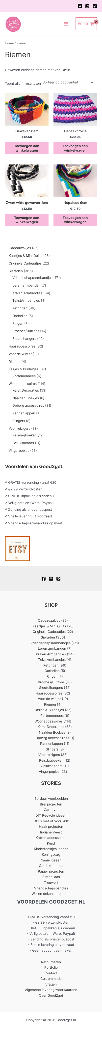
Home (9, 43)
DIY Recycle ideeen (51, 815)
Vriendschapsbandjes (51, 888)
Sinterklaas (51, 877)
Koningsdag (51, 854)
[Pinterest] (95, 6)
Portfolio (51, 967)
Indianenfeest (51, 832)
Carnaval (51, 810)
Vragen (51, 984)
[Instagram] (87, 6)
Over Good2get (51, 995)
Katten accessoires (51, 838)
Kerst (51, 843)
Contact (51, 973)
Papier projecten (51, 871)
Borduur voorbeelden (51, 799)
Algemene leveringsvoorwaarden (51, 990)
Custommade (51, 979)
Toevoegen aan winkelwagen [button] (26, 148)
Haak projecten (51, 826)
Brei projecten (51, 804)
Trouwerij (51, 882)
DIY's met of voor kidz (51, 821)
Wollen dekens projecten (51, 894)
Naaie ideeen (51, 860)
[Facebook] (80, 6)
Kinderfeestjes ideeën (51, 849)
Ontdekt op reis (51, 866)
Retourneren (51, 962)
